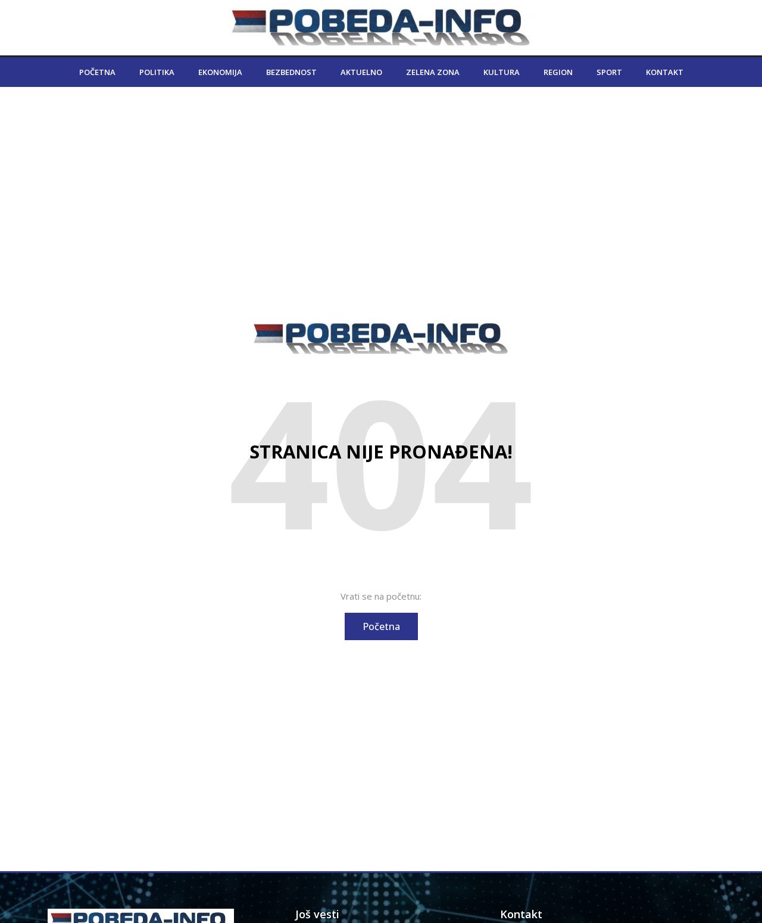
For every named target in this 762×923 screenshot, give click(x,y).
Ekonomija (220, 72)
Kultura (501, 72)
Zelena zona (433, 72)
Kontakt (664, 72)
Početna (97, 72)
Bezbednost (291, 72)
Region (558, 72)
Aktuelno (361, 72)
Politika (156, 72)
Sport (609, 72)
